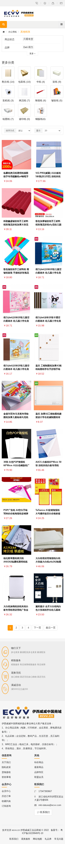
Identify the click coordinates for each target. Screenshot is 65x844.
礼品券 (48, 839)
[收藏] (27, 146)
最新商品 (38, 767)
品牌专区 (38, 772)
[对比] (27, 154)
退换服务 (25, 839)
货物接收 (6, 772)
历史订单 (6, 796)
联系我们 (45, 812)
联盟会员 (38, 777)
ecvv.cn (16, 830)
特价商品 (38, 762)
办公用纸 (12, 32)
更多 (31, 53)
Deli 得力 (28, 47)
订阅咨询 (6, 806)
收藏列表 (6, 801)
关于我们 (6, 762)
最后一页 (50, 627)
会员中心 (6, 791)
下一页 (37, 627)
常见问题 (58, 839)
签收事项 (6, 777)
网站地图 (37, 839)
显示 (38, 130)
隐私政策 (6, 767)
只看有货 (28, 39)
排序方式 (10, 130)
